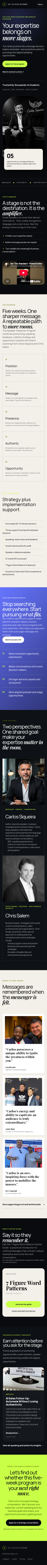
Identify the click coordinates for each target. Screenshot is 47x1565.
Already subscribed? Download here (23, 1311)
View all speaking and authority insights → (23, 1445)
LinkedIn (14, 1559)
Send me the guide (24, 1304)
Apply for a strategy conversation (23, 1523)
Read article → (13, 1433)
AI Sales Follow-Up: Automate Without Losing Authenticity (22, 1401)
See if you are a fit (13, 640)
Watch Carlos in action (13, 72)
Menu (40, 4)
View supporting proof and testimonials (23, 1204)
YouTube (22, 1559)
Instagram (5, 1559)
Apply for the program (14, 64)
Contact (29, 1559)
